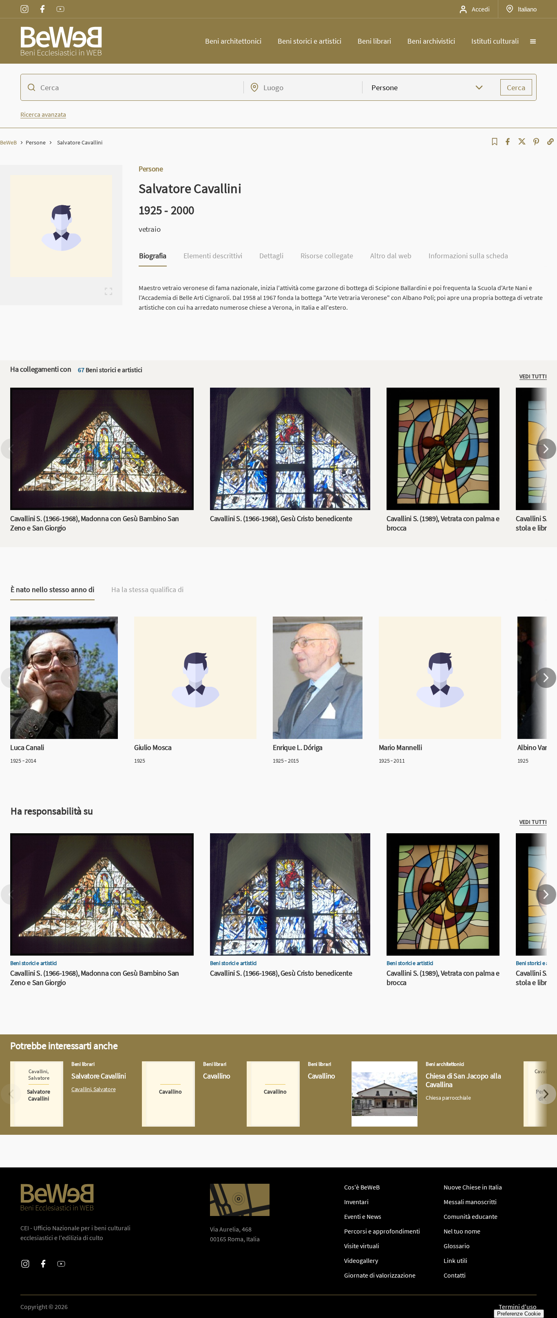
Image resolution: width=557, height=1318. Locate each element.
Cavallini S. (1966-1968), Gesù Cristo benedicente (276, 392)
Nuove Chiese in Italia (473, 1187)
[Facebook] (507, 141)
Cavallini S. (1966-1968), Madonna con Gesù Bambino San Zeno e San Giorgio (98, 397)
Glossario (457, 1246)
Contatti (455, 1275)
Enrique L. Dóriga (296, 621)
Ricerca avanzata (43, 114)
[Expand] (108, 291)
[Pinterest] (536, 141)
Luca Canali (26, 621)
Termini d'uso (518, 1306)
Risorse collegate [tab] (327, 256)
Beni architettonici (233, 41)
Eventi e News (362, 1216)
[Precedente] (11, 449)
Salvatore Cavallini (35, 1066)
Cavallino (154, 1066)
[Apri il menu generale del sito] (533, 41)
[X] (521, 141)
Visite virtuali (361, 1246)
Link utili (455, 1260)
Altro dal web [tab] (390, 256)
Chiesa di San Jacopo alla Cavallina (399, 1066)
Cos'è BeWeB (362, 1187)
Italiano (527, 9)
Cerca (516, 87)
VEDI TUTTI (533, 376)
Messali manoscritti (470, 1202)
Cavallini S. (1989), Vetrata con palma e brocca (439, 397)
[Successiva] (546, 449)
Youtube (60, 3)
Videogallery (361, 1260)
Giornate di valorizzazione (380, 1275)
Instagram (24, 3)
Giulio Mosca (151, 621)
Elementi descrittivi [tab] (212, 256)
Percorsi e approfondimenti (382, 1231)
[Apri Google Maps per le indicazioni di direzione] (240, 1200)
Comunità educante (470, 1216)
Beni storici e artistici (309, 41)
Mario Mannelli (399, 621)
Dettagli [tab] (271, 256)
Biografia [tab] (152, 256)
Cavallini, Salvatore (93, 1089)
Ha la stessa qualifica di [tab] (147, 589)
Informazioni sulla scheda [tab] (468, 256)
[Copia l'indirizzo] (550, 141)
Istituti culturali (495, 41)
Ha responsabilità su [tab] (52, 811)
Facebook (42, 3)
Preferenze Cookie (519, 1314)
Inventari (356, 1202)
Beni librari (374, 41)
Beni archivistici (431, 41)
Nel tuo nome (462, 1231)
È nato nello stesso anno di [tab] (52, 589)
